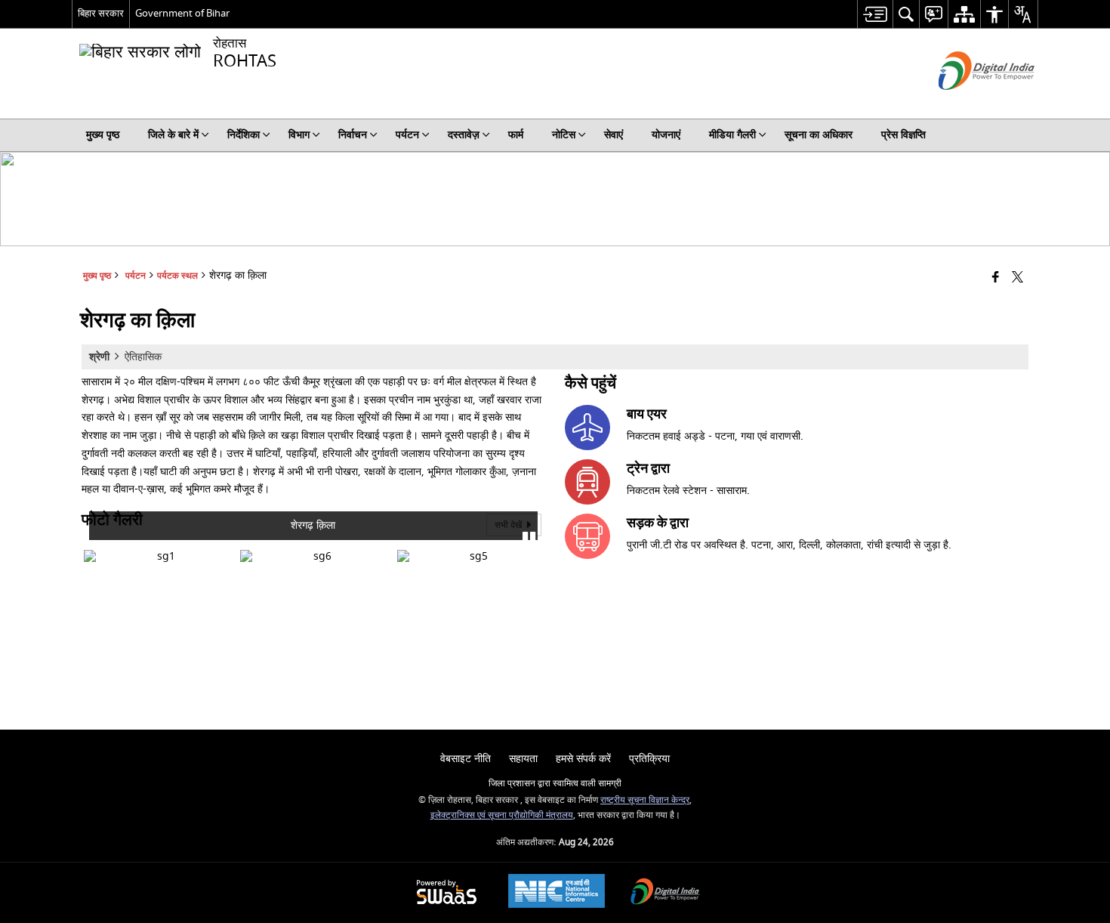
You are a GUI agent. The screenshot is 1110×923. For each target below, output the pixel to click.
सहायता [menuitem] (523, 759)
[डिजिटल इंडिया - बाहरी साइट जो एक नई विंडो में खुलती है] (967, 103)
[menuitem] (875, 14)
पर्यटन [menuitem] (407, 135)
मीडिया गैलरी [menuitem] (732, 135)
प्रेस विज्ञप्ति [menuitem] (903, 135)
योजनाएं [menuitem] (666, 135)
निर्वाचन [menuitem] (352, 135)
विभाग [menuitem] (299, 135)
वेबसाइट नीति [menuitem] (465, 759)
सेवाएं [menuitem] (613, 135)
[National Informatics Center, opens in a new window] (556, 893)
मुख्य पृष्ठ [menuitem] (102, 135)
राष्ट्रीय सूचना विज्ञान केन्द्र (644, 800)
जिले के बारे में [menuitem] (173, 135)
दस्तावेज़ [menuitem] (463, 135)
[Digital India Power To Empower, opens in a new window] (665, 893)
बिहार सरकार (101, 13)
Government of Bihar (182, 13)
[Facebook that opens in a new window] (995, 278)
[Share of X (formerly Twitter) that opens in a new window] (1017, 278)
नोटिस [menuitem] (563, 135)
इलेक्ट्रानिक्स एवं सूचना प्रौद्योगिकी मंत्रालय (501, 815)
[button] (97, 547)
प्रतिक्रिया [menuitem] (649, 759)
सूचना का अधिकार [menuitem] (819, 135)
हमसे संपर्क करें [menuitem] (583, 759)
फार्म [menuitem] (515, 135)
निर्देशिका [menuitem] (243, 135)
